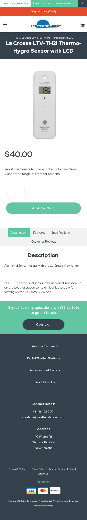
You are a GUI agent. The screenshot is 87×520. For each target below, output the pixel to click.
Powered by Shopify (43, 505)
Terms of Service (57, 469)
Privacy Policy (38, 469)
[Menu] (5, 24)
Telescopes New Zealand (39, 500)
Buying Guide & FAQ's (20, 3)
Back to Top (43, 482)
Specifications (61, 233)
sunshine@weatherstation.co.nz (62, 3)
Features (39, 233)
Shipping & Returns (18, 469)
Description (19, 233)
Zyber (75, 500)
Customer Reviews (43, 241)
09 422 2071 (40, 3)
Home (17, 37)
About (73, 469)
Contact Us (43, 473)
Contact (6, 3)
